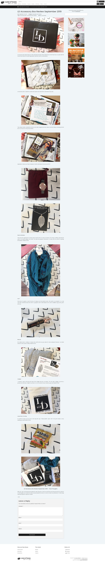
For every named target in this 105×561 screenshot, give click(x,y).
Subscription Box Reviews (24, 6)
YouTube (68, 552)
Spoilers (33, 4)
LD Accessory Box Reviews (32, 15)
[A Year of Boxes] (24, 558)
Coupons (29, 4)
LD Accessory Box (23, 15)
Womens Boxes (20, 549)
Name (20, 517)
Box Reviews (24, 4)
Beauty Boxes (20, 552)
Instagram (68, 551)
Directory (19, 4)
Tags (18, 15)
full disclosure (77, 11)
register (102, 3)
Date (18, 14)
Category (30, 14)
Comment (21, 506)
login (98, 3)
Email (20, 523)
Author (39, 15)
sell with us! (102, 1)
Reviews (36, 549)
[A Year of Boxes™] (9, 2)
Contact (45, 4)
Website (20, 528)
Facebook (68, 549)
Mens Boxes (20, 551)
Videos (41, 4)
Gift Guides (37, 4)
